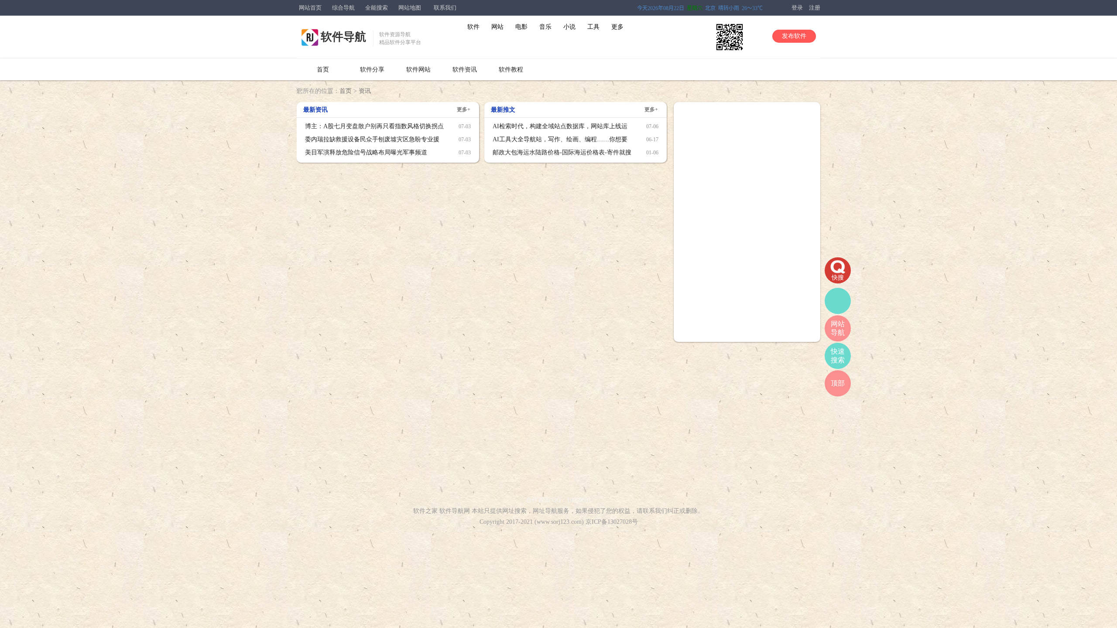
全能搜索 (376, 7)
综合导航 (343, 7)
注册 (814, 7)
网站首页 (310, 7)
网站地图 (409, 7)
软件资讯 (464, 69)
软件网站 (418, 69)
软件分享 (372, 69)
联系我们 (445, 7)
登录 (797, 7)
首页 (323, 69)
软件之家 (425, 511)
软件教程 (511, 69)
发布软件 (794, 36)
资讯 (365, 91)
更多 (617, 27)
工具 (593, 27)
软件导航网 (454, 511)
